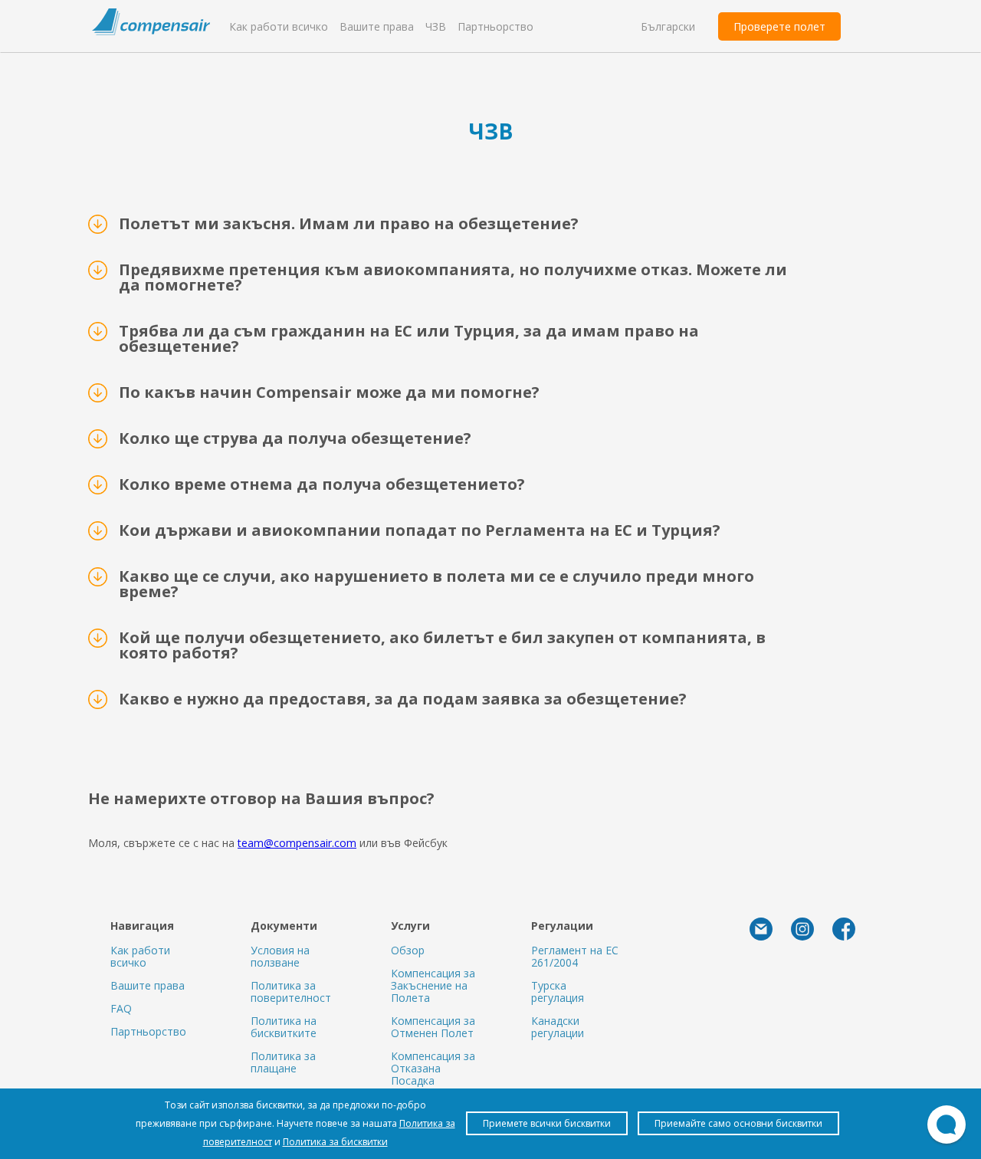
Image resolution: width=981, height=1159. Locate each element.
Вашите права (377, 26)
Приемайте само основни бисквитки (738, 1123)
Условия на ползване (280, 956)
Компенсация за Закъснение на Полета (433, 985)
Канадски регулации (557, 1026)
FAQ (121, 1008)
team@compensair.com (297, 843)
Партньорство (495, 26)
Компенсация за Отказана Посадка (433, 1068)
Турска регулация (557, 991)
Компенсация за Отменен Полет (433, 1026)
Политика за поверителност (291, 991)
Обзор (408, 950)
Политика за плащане (283, 1062)
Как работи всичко (278, 26)
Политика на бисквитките (284, 1026)
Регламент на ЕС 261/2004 (574, 956)
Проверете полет (779, 26)
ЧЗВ (435, 26)
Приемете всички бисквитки (547, 1123)
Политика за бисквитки (335, 1141)
